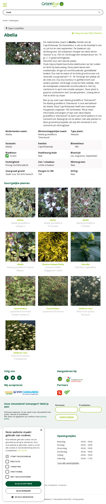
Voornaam (59, 405)
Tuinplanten (62, 485)
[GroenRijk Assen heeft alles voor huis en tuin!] (53, 5)
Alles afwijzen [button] (23, 491)
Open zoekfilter (15, 28)
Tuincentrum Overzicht (62, 499)
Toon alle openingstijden (68, 463)
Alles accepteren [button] (23, 484)
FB (6, 378)
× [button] (41, 430)
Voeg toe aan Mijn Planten (88, 33)
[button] (23, 496)
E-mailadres (84, 405)
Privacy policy (78, 499)
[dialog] (23, 464)
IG (19, 378)
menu (5, 5)
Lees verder (22, 450)
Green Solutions (45, 499)
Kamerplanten (53, 485)
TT (13, 378)
